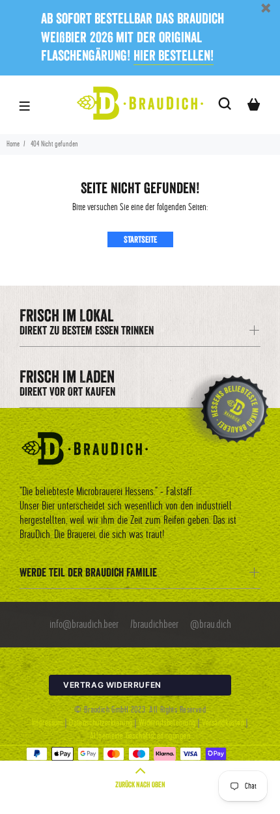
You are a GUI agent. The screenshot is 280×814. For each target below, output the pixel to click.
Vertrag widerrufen (112, 685)
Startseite (140, 239)
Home (13, 144)
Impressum (47, 722)
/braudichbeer (154, 624)
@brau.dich (210, 624)
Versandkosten (223, 722)
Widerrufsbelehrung (167, 722)
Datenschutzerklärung (100, 722)
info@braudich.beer (84, 624)
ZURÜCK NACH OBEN (140, 784)
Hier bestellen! (173, 55)
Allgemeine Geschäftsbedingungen (140, 735)
